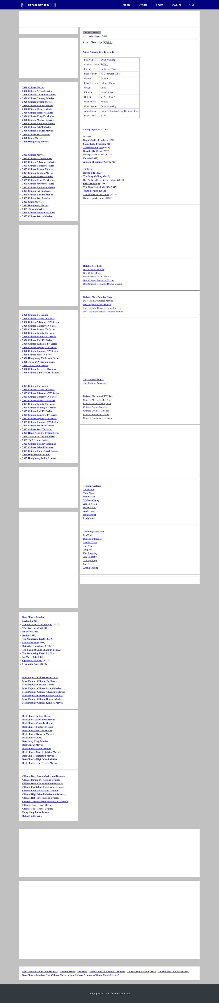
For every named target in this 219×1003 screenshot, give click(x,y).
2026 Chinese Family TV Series (38, 333)
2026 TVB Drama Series (35, 365)
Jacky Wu (88, 489)
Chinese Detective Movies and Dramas (42, 783)
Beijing (104, 83)
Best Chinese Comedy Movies (37, 723)
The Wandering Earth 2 (34, 653)
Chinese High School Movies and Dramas (44, 794)
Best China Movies (92, 273)
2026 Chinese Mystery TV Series (39, 347)
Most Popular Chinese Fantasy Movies (42, 695)
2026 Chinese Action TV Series (38, 318)
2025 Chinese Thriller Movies (37, 194)
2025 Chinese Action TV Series (38, 389)
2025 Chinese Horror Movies (37, 176)
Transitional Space (93, 147)
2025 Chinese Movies (33, 154)
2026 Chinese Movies (33, 87)
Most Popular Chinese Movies (98, 300)
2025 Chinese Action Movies (37, 158)
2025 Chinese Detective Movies (38, 212)
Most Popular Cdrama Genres (38, 684)
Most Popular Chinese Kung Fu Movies (42, 702)
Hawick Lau (89, 507)
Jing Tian (88, 546)
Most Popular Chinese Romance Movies (103, 311)
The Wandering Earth (33, 639)
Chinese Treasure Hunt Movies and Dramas (45, 801)
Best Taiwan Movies (32, 745)
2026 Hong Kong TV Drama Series (40, 358)
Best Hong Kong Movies (35, 741)
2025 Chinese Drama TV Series (38, 400)
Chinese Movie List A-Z (106, 975)
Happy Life (89, 172)
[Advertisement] (97, 19)
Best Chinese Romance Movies (98, 280)
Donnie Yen (89, 496)
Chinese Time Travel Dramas (37, 808)
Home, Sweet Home (93, 198)
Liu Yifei (87, 535)
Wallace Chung (91, 500)
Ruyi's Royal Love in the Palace (100, 180)
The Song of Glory (93, 176)
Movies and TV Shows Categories (107, 971)
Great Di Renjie (91, 183)
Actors (85, 36)
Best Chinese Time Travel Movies (39, 763)
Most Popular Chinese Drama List (40, 677)
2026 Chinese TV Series (34, 315)
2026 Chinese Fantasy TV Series (39, 336)
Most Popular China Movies (97, 304)
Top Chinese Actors (93, 379)
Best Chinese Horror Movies (37, 730)
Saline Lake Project (93, 144)
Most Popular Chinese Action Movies (41, 688)
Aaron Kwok (90, 504)
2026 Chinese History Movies (37, 109)
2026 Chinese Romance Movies (38, 123)
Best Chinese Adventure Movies (38, 719)
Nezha (25, 635)
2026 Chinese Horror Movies (37, 112)
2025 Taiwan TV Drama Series (38, 436)
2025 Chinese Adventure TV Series (40, 393)
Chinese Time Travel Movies (37, 805)
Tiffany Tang (90, 560)
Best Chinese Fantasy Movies (37, 727)
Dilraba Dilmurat (92, 539)
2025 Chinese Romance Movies (38, 187)
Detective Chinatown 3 (34, 646)
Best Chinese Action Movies (36, 716)
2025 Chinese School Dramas (37, 447)
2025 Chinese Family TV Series (38, 404)
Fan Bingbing (90, 553)
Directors (82, 971)
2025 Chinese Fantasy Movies (37, 173)
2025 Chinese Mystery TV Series (39, 418)
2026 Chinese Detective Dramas (39, 369)
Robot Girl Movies (32, 816)
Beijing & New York (93, 154)
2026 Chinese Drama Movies (37, 102)
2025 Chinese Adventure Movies (39, 162)
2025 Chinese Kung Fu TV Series (39, 415)
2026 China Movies (32, 138)
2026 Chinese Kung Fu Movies (38, 116)
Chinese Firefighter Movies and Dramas (43, 787)
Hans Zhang (89, 514)
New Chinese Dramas (81, 975)
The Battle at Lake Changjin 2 (38, 649)
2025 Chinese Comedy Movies (38, 165)
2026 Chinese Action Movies (37, 91)
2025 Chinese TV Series (34, 386)
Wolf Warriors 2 (31, 628)
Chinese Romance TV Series (97, 418)
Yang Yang (88, 493)
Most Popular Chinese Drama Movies (102, 308)
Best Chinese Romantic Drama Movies (102, 284)
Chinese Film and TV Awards (173, 971)
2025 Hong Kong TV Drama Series (40, 433)
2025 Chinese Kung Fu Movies (38, 180)
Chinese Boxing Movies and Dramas (41, 780)
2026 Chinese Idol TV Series (37, 340)
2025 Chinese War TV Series (37, 429)
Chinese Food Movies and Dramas (40, 790)
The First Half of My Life (96, 187)
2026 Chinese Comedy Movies (38, 98)
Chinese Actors (67, 971)
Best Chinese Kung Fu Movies (38, 734)
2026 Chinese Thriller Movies (37, 130)
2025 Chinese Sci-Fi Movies (36, 191)
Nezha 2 (26, 621)
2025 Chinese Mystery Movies (38, 183)
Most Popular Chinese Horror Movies (42, 699)
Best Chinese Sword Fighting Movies (41, 752)
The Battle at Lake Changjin (37, 624)
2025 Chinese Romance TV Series (40, 422)
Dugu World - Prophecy (95, 140)
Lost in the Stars (30, 664)
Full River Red (30, 642)
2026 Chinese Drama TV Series (38, 329)
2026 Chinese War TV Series (37, 354)
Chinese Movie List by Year (97, 400)
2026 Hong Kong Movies (35, 141)
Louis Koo (88, 518)
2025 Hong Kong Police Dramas (39, 458)
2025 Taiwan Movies (33, 209)
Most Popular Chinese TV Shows (39, 681)
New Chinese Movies (56, 975)
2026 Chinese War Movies (36, 134)
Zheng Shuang (90, 567)
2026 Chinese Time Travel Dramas (40, 372)
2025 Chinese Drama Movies (37, 169)
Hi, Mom (27, 631)
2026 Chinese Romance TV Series (40, 351)
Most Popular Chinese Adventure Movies (43, 692)
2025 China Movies (32, 202)
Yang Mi (87, 549)
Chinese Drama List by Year (97, 403)
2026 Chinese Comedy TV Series (39, 325)
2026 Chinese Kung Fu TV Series (39, 343)
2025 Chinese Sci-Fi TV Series (38, 425)
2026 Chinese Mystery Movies (38, 120)
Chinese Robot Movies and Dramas (40, 798)
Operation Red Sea (32, 660)
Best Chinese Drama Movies (97, 276)
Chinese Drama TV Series (96, 410)
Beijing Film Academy (112, 111)
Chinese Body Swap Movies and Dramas (43, 776)
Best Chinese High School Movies (39, 759)
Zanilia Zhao (90, 542)
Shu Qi (86, 564)
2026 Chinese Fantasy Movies (37, 105)
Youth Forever (90, 190)
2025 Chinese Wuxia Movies (37, 216)
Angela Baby (90, 557)
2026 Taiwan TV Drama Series (38, 362)
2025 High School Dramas (36, 454)
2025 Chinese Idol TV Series (37, 411)
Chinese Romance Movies (96, 414)
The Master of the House (96, 194)
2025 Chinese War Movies (36, 198)
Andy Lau (88, 511)
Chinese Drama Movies (95, 407)
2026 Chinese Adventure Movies (39, 94)
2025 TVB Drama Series (35, 440)
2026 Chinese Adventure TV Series (40, 322)
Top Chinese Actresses (94, 383)
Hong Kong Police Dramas (36, 812)
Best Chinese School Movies (36, 748)
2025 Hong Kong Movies (35, 205)
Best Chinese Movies (93, 269)
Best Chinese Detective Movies (38, 755)
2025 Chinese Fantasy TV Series (39, 407)
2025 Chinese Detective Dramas (39, 443)
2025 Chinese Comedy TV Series (39, 396)
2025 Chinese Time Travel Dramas (40, 451)
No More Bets (29, 657)
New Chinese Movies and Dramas (40, 971)
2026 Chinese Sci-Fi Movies (36, 127)
